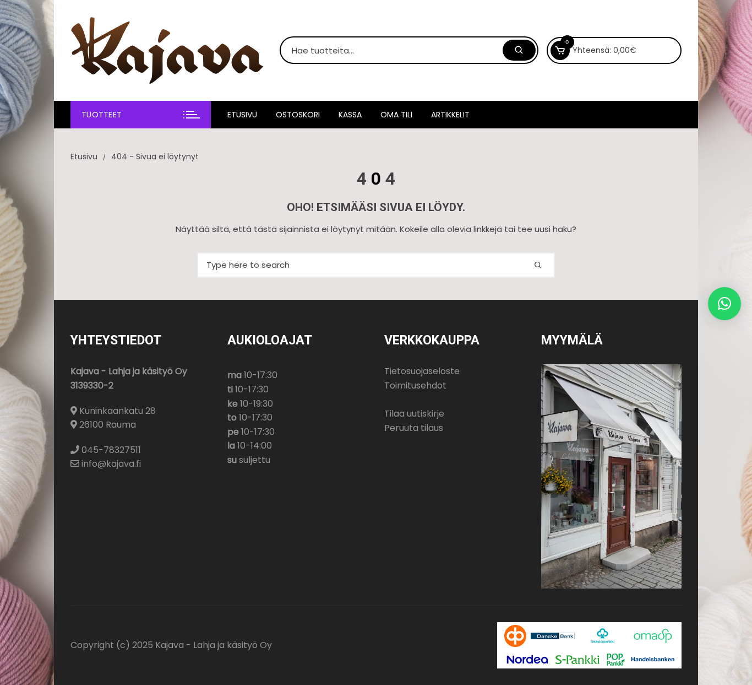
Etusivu (242, 114)
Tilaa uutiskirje (414, 413)
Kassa (350, 114)
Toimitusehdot (415, 385)
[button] (724, 303)
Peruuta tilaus (413, 428)
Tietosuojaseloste (422, 371)
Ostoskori (298, 114)
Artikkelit (450, 114)
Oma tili (396, 114)
